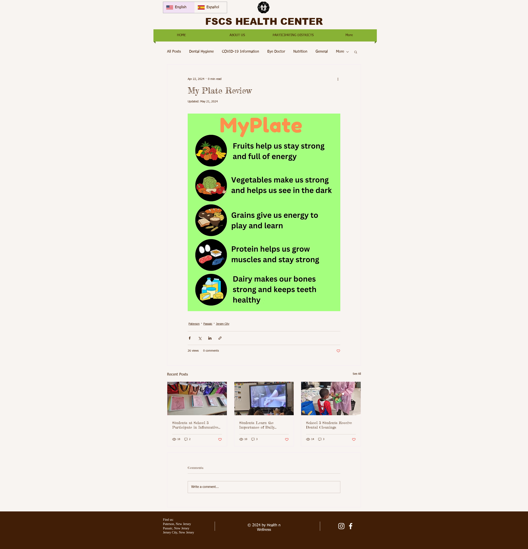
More (340, 51)
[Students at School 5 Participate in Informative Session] (197, 398)
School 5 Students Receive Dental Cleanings (329, 424)
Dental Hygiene (201, 51)
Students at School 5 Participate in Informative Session (195, 424)
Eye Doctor (276, 51)
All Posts (174, 51)
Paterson (194, 324)
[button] (237, 35)
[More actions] (337, 79)
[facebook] (350, 526)
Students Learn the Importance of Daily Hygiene (256, 424)
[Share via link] (220, 338)
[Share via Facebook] (190, 338)
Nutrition (300, 51)
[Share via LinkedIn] (210, 338)
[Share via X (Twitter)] (200, 338)
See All (357, 373)
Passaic (207, 324)
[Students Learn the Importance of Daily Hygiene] (264, 398)
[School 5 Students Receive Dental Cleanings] (331, 398)
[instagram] (341, 526)
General (322, 51)
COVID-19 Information (240, 51)
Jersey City (222, 324)
